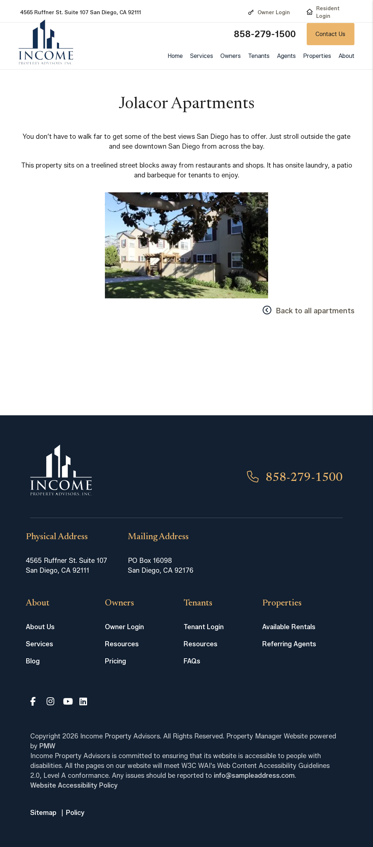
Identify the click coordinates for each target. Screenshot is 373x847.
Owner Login (274, 12)
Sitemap (43, 813)
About (346, 55)
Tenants (259, 55)
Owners (230, 55)
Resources (122, 644)
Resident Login (327, 12)
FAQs (192, 661)
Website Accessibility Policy (74, 785)
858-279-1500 (265, 34)
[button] (34, 702)
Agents (286, 55)
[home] (46, 42)
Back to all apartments (315, 310)
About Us (40, 627)
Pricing (115, 661)
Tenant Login (204, 627)
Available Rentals (288, 627)
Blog (33, 661)
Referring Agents (289, 644)
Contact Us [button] (330, 34)
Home (175, 55)
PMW (47, 746)
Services (201, 55)
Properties (317, 55)
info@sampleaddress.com (254, 776)
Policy (75, 813)
